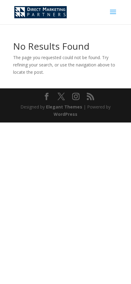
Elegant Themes (64, 107)
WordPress (65, 114)
